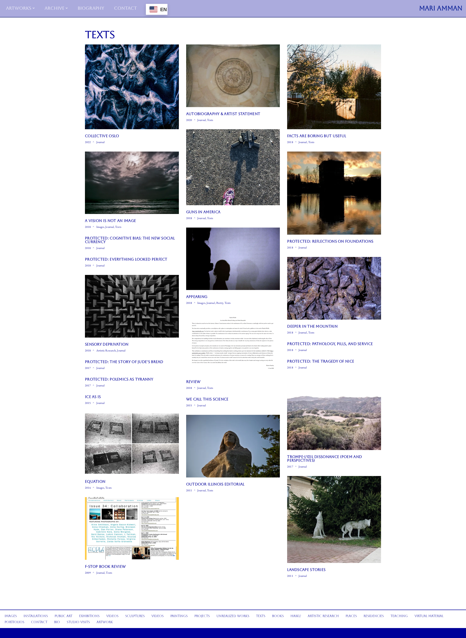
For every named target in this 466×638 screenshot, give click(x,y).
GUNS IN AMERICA (203, 212)
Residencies (374, 616)
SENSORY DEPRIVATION (107, 344)
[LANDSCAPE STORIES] (334, 519)
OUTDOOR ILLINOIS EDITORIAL (215, 484)
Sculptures (135, 616)
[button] (34, 8)
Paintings (179, 616)
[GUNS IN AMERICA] (233, 167)
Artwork (105, 622)
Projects (202, 616)
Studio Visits (78, 622)
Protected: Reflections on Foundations (330, 241)
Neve (16, 633)
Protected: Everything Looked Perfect (126, 259)
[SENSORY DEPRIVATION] (132, 306)
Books (278, 616)
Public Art (63, 616)
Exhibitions (89, 616)
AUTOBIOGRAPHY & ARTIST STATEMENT (223, 114)
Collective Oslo (102, 136)
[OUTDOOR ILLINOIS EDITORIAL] (233, 446)
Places (351, 616)
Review (193, 382)
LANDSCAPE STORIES (306, 570)
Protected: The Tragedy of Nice (320, 361)
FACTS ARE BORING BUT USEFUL (316, 136)
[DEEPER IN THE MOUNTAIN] (334, 288)
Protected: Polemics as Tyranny (119, 379)
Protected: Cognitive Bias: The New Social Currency (130, 240)
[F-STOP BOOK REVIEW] (132, 528)
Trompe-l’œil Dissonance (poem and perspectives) (324, 458)
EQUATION (95, 481)
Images (100, 227)
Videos (112, 616)
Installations (36, 616)
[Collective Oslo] (132, 86)
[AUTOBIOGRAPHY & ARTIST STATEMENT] (233, 75)
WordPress (43, 633)
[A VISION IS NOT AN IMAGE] (132, 183)
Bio (57, 622)
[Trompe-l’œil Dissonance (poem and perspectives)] (334, 413)
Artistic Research (106, 350)
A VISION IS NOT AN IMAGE (110, 221)
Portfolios (14, 622)
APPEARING (197, 297)
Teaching (399, 616)
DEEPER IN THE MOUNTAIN (312, 326)
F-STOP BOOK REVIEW (105, 566)
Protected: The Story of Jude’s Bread (124, 362)
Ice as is (93, 397)
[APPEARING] (233, 259)
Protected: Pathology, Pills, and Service (330, 344)
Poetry (219, 303)
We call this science (207, 399)
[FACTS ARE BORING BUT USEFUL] (334, 86)
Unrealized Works (232, 616)
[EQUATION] (132, 443)
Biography (91, 8)
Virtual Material (429, 616)
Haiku (296, 616)
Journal (100, 142)
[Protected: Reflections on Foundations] (334, 193)
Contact (125, 8)
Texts (210, 120)
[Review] (233, 343)
